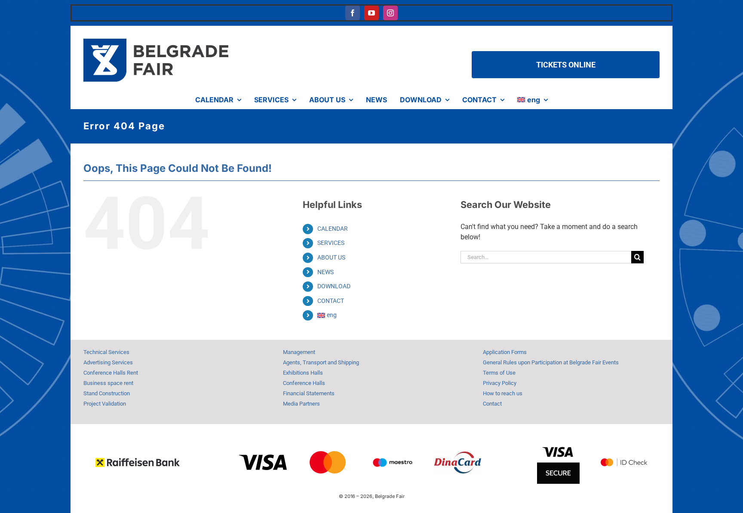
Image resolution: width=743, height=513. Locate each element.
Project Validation (104, 403)
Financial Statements (309, 393)
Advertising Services (108, 362)
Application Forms (505, 352)
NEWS (325, 272)
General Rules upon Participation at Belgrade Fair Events (551, 362)
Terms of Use (499, 372)
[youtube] (371, 13)
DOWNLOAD (333, 286)
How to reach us (502, 393)
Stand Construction (106, 393)
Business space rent (108, 383)
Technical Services (106, 352)
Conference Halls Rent (110, 372)
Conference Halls (304, 383)
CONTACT (330, 300)
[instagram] (390, 13)
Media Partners (301, 403)
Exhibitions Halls (303, 372)
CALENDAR (332, 228)
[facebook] (352, 13)
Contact (492, 403)
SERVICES (330, 242)
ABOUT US (331, 257)
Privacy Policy (499, 383)
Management (299, 352)
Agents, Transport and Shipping (321, 362)
